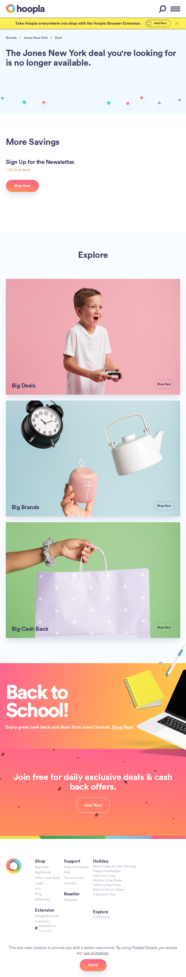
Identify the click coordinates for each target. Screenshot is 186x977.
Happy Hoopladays (107, 870)
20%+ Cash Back (47, 877)
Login (39, 883)
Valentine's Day (104, 875)
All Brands (42, 899)
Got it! (93, 965)
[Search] (163, 9)
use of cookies (96, 953)
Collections (101, 916)
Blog (38, 893)
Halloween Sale (104, 894)
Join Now (93, 805)
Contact (70, 883)
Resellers (71, 899)
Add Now (160, 23)
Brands (11, 37)
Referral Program (76, 866)
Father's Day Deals (107, 884)
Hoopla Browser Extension (47, 918)
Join (38, 888)
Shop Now (122, 727)
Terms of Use (74, 877)
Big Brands (43, 872)
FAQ (67, 872)
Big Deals (42, 866)
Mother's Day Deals (107, 880)
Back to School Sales (108, 889)
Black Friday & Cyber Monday (114, 866)
